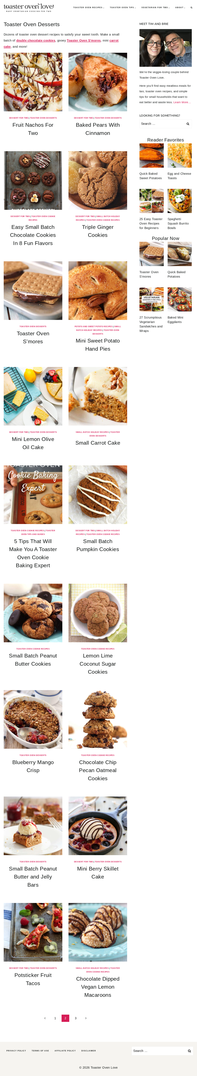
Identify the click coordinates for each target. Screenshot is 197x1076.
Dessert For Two (18, 118)
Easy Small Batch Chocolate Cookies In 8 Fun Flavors (33, 235)
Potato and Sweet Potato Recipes (94, 326)
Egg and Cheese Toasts (179, 176)
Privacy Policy (16, 1051)
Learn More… (182, 102)
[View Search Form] (191, 8)
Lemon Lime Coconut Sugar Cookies (98, 664)
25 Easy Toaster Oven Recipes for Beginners (151, 223)
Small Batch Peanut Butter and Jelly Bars (33, 877)
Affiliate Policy (65, 1051)
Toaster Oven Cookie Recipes (103, 220)
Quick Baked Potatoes (177, 274)
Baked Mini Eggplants (175, 320)
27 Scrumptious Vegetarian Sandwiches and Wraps (151, 324)
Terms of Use (40, 1051)
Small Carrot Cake (97, 443)
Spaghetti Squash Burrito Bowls (178, 223)
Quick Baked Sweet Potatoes (150, 176)
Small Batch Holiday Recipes (92, 432)
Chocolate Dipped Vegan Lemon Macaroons (97, 987)
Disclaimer (88, 1051)
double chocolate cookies (35, 40)
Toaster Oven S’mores (84, 40)
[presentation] (33, 82)
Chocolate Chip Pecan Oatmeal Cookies (98, 770)
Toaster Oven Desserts (43, 118)
